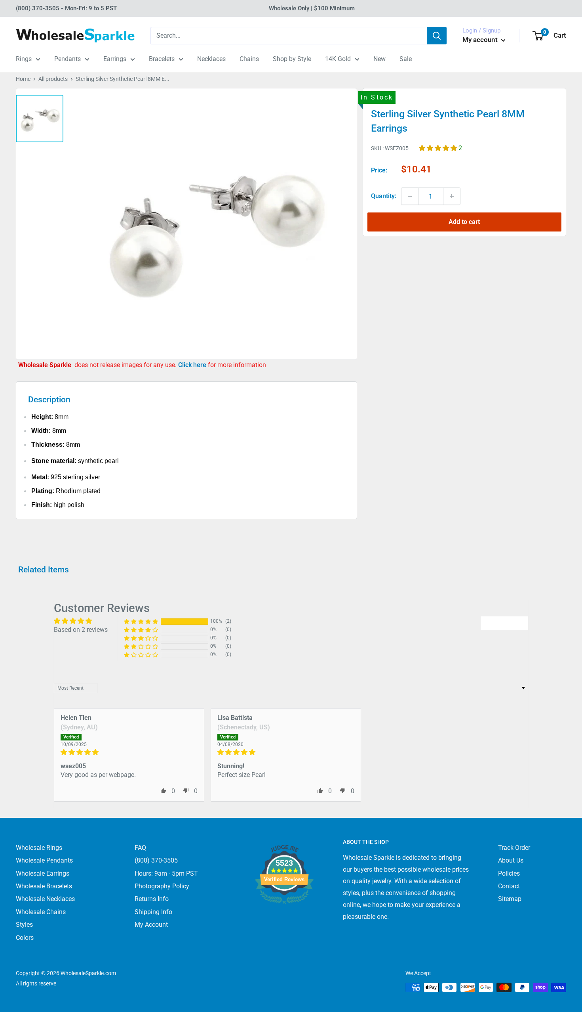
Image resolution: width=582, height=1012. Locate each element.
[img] (129, 752)
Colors (25, 937)
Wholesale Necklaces (45, 899)
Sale (405, 59)
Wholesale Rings (39, 847)
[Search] (437, 35)
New (379, 59)
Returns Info (152, 899)
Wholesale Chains (41, 912)
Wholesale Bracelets (44, 886)
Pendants (67, 59)
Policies (509, 873)
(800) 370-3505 (156, 860)
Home (23, 79)
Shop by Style (292, 59)
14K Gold (338, 59)
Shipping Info (153, 912)
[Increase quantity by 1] (451, 196)
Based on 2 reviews (81, 629)
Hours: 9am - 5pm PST (166, 873)
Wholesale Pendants (44, 860)
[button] (438, 147)
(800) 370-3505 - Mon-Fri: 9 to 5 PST (66, 8)
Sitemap (509, 899)
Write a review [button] (504, 623)
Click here (193, 365)
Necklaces (211, 59)
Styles (24, 924)
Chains (249, 59)
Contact (509, 886)
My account (480, 40)
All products (53, 79)
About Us (510, 860)
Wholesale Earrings (42, 873)
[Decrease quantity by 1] (409, 196)
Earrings (114, 59)
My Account (151, 924)
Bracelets (162, 59)
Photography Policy (162, 886)
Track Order (514, 847)
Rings (24, 59)
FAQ (140, 847)
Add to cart (464, 222)
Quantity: (383, 196)
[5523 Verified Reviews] (284, 917)
